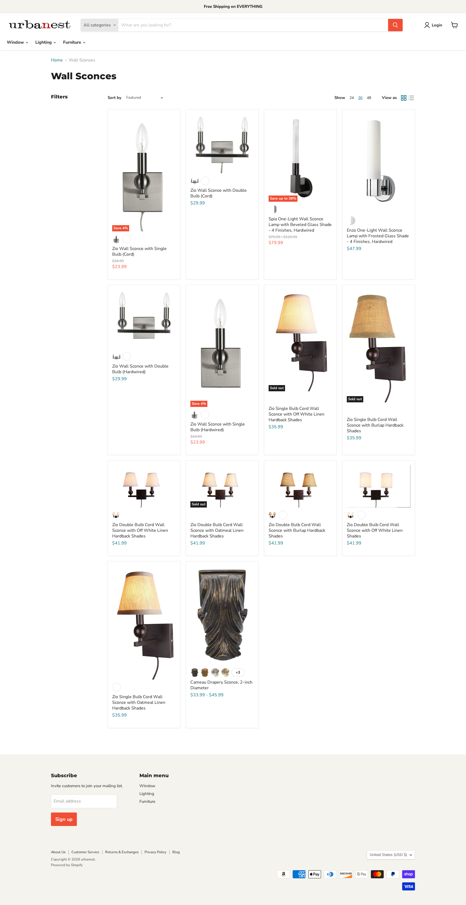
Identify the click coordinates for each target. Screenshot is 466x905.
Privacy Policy (155, 852)
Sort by (114, 97)
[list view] (411, 98)
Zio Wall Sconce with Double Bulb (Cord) (218, 193)
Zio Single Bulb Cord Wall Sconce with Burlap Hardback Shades (375, 425)
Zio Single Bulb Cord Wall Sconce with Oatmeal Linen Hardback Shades (138, 702)
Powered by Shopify (67, 865)
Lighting (44, 42)
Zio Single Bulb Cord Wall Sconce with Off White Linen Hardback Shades (296, 414)
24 (352, 97)
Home (57, 60)
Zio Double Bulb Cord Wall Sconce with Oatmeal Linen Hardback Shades (217, 530)
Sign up (64, 819)
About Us (58, 852)
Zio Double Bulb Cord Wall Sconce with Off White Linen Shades (375, 530)
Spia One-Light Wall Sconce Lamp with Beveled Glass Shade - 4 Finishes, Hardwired (300, 224)
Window (16, 42)
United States (388, 854)
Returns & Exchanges (122, 852)
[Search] (395, 25)
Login (437, 25)
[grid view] (403, 98)
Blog (176, 852)
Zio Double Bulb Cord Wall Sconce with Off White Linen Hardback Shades (140, 530)
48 (369, 97)
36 (360, 97)
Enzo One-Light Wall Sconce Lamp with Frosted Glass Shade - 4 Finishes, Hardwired (378, 236)
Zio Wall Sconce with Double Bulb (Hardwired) (140, 369)
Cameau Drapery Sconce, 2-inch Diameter (221, 685)
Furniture (72, 42)
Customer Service (85, 852)
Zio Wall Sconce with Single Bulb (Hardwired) (217, 427)
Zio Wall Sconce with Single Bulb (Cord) (139, 251)
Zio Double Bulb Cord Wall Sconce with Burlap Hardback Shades (297, 530)
